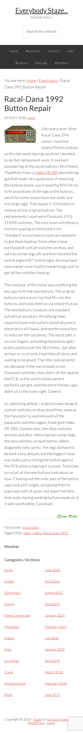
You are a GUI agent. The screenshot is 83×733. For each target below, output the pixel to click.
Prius (7, 649)
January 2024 (55, 615)
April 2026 (52, 581)
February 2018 (56, 683)
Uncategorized (15, 683)
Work (8, 695)
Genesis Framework (62, 719)
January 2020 (55, 649)
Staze (37, 719)
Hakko (37, 533)
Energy (9, 604)
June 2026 (52, 570)
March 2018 (54, 672)
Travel (8, 672)
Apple (8, 570)
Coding (9, 581)
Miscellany (12, 627)
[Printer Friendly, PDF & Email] (67, 516)
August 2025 (54, 593)
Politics (9, 638)
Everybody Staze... (41, 10)
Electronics (31, 527)
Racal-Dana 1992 (55, 533)
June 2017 (52, 695)
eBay (27, 533)
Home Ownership (17, 615)
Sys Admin (11, 661)
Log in (51, 723)
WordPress (36, 723)
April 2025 (52, 604)
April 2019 (52, 661)
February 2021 (56, 627)
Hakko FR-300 (46, 172)
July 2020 (52, 638)
